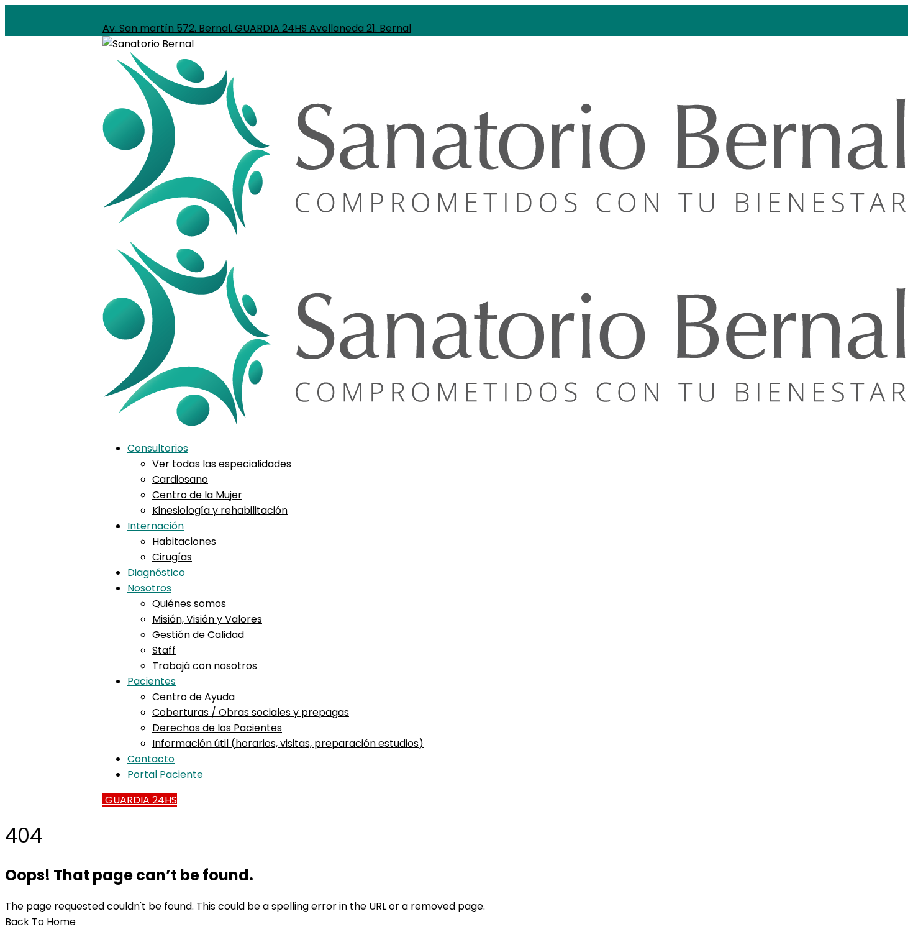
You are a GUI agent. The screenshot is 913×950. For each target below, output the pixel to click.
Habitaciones (184, 541)
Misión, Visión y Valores (207, 619)
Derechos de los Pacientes (217, 728)
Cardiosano (180, 479)
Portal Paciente (165, 774)
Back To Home (41, 922)
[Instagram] (425, 13)
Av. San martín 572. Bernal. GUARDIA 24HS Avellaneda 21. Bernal (256, 28)
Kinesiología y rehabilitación (220, 510)
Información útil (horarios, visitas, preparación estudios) (288, 743)
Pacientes (151, 681)
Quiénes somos (189, 603)
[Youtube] (434, 13)
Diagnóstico (156, 572)
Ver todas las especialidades (221, 464)
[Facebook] (415, 13)
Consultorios (157, 448)
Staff (164, 650)
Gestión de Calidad (198, 635)
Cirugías (172, 557)
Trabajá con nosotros (204, 666)
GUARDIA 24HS (139, 800)
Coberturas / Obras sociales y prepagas (250, 712)
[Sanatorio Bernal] (148, 44)
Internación (155, 526)
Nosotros (149, 588)
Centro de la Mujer (197, 495)
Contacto (151, 759)
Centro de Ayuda (193, 697)
